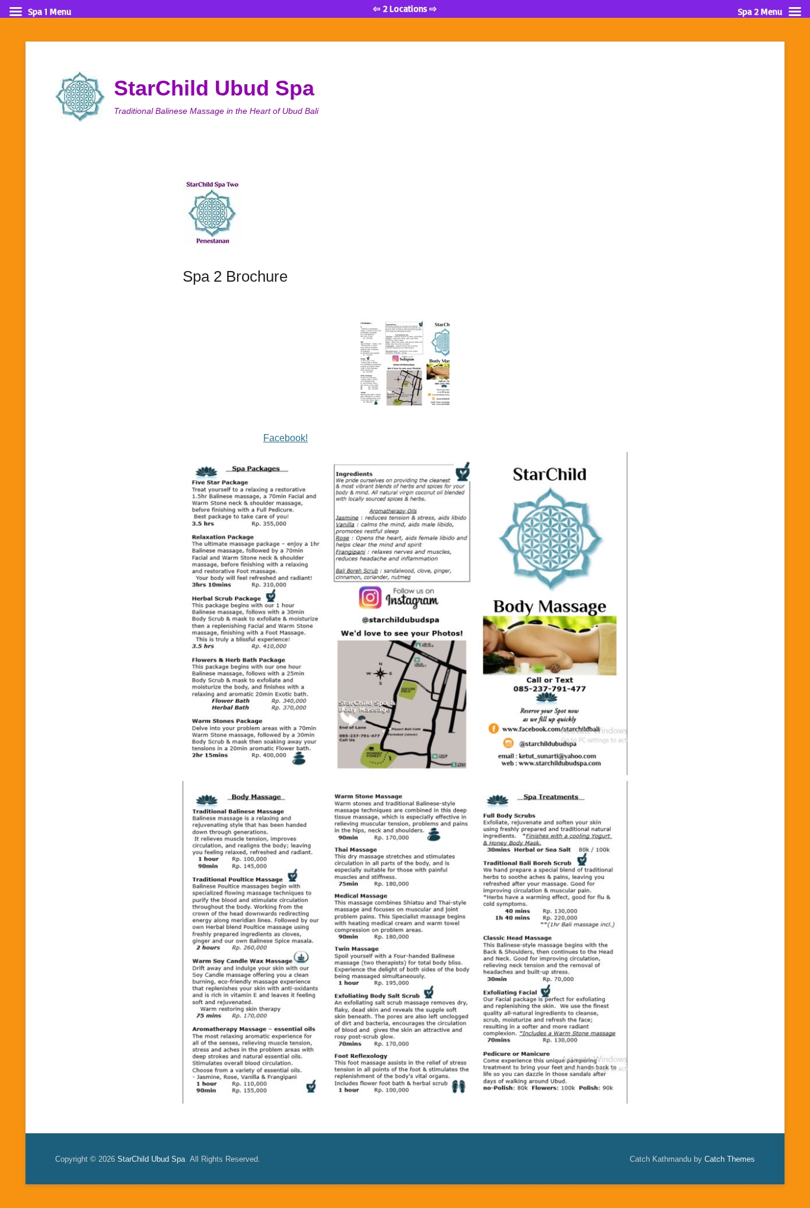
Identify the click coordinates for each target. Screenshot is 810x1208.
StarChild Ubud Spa (214, 88)
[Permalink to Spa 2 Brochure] (405, 213)
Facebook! (285, 438)
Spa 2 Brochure (235, 276)
